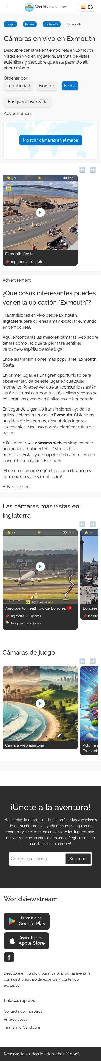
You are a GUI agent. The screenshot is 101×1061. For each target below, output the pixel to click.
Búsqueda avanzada (27, 101)
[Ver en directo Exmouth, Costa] (40, 248)
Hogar (10, 24)
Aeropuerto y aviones (25, 623)
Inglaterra (52, 24)
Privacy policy (16, 1019)
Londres (35, 616)
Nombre (47, 85)
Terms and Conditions (22, 1027)
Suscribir (77, 858)
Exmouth (35, 262)
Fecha (70, 85)
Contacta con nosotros (23, 1011)
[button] (82, 169)
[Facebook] (9, 957)
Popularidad (18, 85)
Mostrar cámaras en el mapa (50, 140)
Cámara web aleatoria (24, 745)
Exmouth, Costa (19, 254)
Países (29, 24)
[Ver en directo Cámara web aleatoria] (40, 739)
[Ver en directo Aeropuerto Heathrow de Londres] (40, 602)
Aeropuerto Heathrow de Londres (38, 608)
